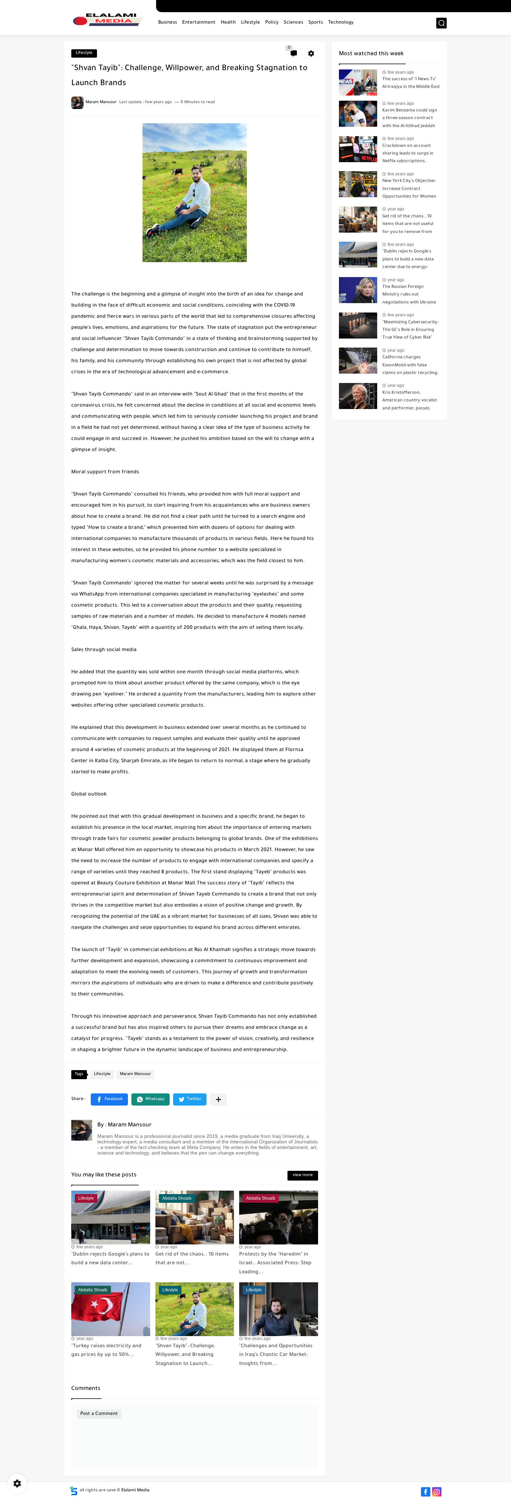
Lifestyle (250, 22)
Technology (341, 22)
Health (228, 22)
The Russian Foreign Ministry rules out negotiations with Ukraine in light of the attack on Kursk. (409, 296)
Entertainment (199, 22)
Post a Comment (99, 1414)
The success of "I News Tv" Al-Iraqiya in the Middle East (411, 83)
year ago (169, 1246)
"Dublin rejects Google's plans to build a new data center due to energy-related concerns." (408, 260)
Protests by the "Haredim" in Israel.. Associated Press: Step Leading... (275, 1263)
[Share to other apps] (218, 1099)
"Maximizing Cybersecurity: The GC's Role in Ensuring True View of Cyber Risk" (410, 330)
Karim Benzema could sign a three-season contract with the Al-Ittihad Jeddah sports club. (409, 119)
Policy (271, 22)
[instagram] (436, 1492)
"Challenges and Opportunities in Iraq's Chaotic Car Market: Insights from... (276, 1355)
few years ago (89, 1246)
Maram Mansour (135, 1074)
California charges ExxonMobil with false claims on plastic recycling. (410, 365)
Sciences (293, 22)
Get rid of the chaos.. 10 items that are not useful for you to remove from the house (407, 225)
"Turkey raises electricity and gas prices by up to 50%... (106, 1351)
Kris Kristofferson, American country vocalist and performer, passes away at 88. (409, 402)
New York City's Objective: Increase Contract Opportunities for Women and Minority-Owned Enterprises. (409, 190)
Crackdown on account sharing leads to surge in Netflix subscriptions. (407, 154)
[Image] (358, 82)
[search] (441, 23)
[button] (109, 1099)
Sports (315, 22)
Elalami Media (135, 1490)
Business (167, 22)
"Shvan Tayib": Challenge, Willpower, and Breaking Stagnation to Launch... (185, 1355)
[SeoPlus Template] (74, 1490)
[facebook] (425, 1492)
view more (303, 1175)
